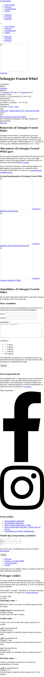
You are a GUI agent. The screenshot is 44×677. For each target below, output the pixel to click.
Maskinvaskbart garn (16, 111)
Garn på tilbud (10, 5)
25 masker (25, 162)
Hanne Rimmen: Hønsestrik (14, 521)
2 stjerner (10, 347)
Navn (2, 314)
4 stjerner (10, 351)
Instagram (8, 19)
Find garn (8, 7)
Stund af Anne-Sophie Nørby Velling (18, 525)
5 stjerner (10, 354)
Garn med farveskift (32, 111)
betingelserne (4, 551)
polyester (24, 92)
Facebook (8, 17)
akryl (15, 92)
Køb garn (3, 123)
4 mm (16, 107)
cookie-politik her (32, 592)
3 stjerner (10, 349)
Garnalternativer (10, 9)
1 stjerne (10, 345)
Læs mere (27, 387)
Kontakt (7, 565)
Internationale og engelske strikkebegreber (20, 531)
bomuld (6, 92)
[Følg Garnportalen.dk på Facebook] (22, 461)
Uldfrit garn (4, 111)
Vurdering (4, 341)
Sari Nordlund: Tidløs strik (14, 523)
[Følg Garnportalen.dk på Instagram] (22, 512)
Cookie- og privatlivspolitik (14, 561)
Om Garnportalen (11, 563)
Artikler (7, 11)
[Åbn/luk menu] (1, 23)
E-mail (3, 318)
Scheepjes (3, 73)
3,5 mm (10, 107)
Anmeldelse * (5, 322)
